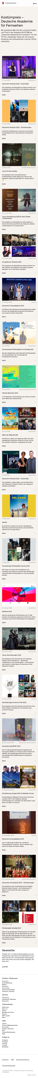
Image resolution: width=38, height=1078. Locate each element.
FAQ (3, 1030)
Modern (4, 984)
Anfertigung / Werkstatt (9, 999)
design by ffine (31, 1075)
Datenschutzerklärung (22, 1060)
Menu (35, 3)
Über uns (4, 1009)
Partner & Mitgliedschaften (10, 1025)
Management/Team (8, 1012)
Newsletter (5, 1047)
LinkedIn (4, 1045)
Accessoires (5, 988)
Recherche (5, 1001)
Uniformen (5, 986)
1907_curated (6, 1016)
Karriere (4, 1014)
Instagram (5, 1040)
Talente (4, 1023)
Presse (4, 1010)
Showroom (5, 981)
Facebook (5, 1042)
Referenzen (5, 1007)
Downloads (5, 1027)
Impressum (5, 1060)
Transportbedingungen (8, 1032)
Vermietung (5, 997)
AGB (3, 1034)
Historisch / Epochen (8, 991)
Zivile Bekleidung (7, 983)
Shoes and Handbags (8, 990)
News (3, 1017)
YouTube (4, 1043)
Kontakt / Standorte (8, 1029)
